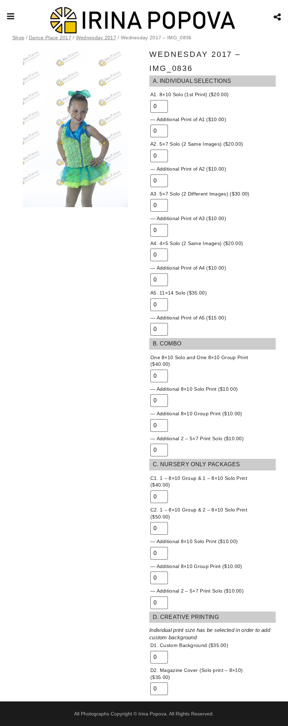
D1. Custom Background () (189, 645)
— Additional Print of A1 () (188, 119)
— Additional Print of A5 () (188, 318)
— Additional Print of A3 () (188, 218)
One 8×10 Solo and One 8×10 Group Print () (199, 361)
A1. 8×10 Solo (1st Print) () (189, 94)
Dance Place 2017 (50, 37)
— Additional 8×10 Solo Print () (194, 389)
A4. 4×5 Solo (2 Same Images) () (196, 243)
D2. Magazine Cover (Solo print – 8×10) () (196, 673)
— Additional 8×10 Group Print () (196, 413)
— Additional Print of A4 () (188, 268)
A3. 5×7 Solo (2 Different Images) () (200, 194)
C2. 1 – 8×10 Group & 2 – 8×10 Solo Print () (198, 513)
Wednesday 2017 (96, 37)
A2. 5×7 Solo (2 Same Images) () (196, 144)
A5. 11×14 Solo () (178, 293)
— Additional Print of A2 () (188, 169)
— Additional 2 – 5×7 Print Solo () (197, 438)
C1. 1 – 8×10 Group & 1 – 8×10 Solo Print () (198, 481)
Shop (18, 37)
